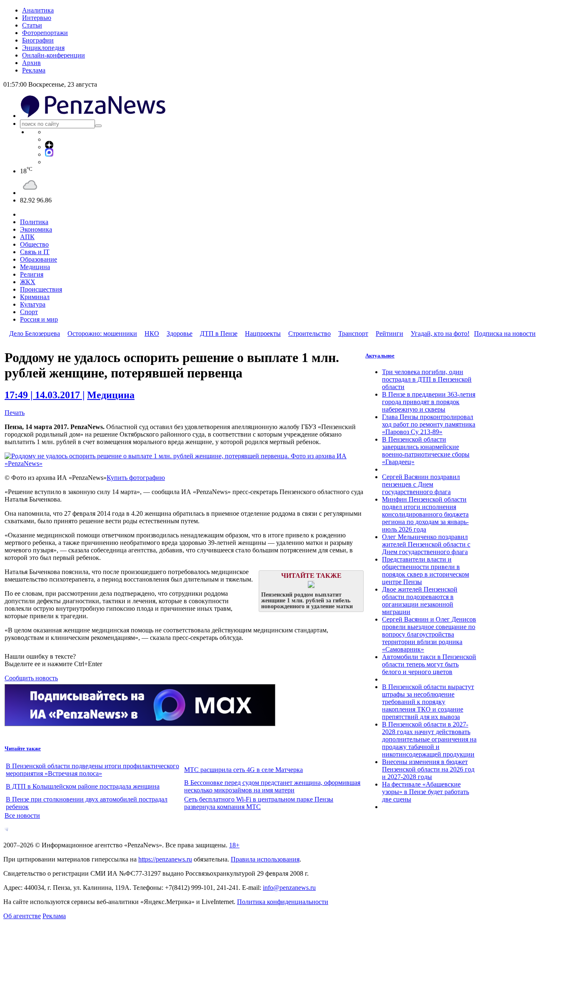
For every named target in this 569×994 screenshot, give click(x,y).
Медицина (35, 266)
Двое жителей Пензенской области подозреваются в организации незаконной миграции (419, 600)
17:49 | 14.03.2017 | (45, 395)
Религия (31, 274)
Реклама (33, 70)
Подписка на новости (505, 333)
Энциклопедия (43, 47)
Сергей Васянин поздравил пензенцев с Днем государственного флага (421, 484)
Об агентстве (22, 915)
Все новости (22, 815)
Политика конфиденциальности (282, 901)
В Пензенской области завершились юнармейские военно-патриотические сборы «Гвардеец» (425, 450)
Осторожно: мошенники (102, 333)
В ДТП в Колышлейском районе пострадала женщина (83, 786)
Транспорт (353, 333)
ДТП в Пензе (218, 333)
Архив (31, 62)
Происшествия (41, 289)
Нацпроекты (263, 333)
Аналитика (38, 10)
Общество (34, 244)
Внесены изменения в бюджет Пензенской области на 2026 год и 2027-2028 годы (428, 769)
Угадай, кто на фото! (440, 333)
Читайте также (23, 748)
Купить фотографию (136, 477)
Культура (32, 304)
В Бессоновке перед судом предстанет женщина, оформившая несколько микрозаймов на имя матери (272, 786)
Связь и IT (35, 251)
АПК (27, 236)
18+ (234, 845)
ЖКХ (27, 281)
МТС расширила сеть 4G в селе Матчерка (243, 769)
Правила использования (265, 859)
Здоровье (179, 333)
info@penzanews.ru (289, 887)
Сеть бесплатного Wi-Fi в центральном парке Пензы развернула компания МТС (258, 803)
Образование (38, 259)
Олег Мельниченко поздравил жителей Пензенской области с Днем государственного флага (426, 544)
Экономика (36, 229)
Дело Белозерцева (34, 333)
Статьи (32, 25)
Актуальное (379, 355)
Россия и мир (39, 319)
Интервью (36, 17)
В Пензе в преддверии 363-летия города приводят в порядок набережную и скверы (428, 402)
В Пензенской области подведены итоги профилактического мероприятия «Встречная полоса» (92, 769)
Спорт (29, 311)
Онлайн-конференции (53, 55)
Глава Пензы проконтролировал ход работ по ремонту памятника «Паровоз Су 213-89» (428, 424)
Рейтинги (389, 333)
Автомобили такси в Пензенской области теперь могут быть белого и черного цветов (429, 664)
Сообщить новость (31, 678)
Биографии (38, 40)
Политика (34, 221)
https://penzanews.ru (165, 859)
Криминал (35, 296)
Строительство (309, 333)
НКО (152, 333)
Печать (15, 412)
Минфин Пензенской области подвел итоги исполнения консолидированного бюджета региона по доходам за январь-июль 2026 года (425, 514)
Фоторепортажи (45, 32)
